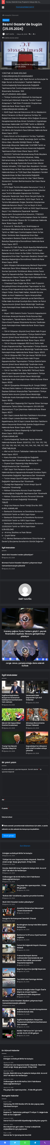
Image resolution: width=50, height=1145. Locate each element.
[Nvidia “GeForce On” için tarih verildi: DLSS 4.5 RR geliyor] (8, 1034)
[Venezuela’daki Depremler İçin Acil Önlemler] (37, 687)
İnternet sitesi (7, 817)
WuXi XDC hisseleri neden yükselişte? (17, 555)
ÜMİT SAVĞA (9, 34)
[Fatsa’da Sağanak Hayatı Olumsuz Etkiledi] (8, 948)
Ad (3, 800)
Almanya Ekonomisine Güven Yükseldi (35, 724)
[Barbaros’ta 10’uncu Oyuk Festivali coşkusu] (8, 938)
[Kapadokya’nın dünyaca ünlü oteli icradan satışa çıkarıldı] (37, 738)
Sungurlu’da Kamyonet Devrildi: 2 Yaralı (19, 918)
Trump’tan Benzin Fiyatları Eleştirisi (9, 747)
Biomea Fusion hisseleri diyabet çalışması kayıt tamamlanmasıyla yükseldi (22, 1002)
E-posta (5, 808)
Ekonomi (15, 15)
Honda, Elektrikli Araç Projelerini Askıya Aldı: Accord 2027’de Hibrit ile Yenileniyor (24, 869)
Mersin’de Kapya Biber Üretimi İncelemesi (11, 724)
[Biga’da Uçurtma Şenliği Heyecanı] (8, 972)
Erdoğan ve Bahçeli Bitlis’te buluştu (17, 853)
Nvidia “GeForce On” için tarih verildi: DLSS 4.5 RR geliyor (29, 1032)
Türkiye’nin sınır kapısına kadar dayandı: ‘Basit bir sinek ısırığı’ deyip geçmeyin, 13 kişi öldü (23, 860)
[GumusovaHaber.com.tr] (25, 7)
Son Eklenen (25, 846)
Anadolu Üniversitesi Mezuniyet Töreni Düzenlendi (30, 909)
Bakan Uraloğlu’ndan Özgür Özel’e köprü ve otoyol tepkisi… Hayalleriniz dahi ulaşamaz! (31, 992)
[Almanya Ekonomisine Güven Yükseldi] (37, 714)
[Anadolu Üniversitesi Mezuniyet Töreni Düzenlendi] (8, 911)
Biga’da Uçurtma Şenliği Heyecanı (31, 969)
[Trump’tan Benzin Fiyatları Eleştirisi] (13, 738)
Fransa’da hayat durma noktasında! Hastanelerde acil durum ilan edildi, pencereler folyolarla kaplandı (30, 959)
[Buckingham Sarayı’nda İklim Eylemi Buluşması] (8, 928)
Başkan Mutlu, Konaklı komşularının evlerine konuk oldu (32, 1010)
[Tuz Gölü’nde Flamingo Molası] (8, 982)
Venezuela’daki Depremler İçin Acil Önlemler (34, 697)
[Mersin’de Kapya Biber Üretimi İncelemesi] (13, 714)
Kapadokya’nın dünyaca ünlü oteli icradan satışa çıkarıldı (36, 748)
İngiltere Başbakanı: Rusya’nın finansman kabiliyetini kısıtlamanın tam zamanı (12, 698)
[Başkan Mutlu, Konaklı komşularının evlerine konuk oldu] (8, 1012)
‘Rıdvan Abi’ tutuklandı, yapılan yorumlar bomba (23, 896)
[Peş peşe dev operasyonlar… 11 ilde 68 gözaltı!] (8, 888)
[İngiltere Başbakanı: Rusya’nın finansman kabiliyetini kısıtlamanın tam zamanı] (13, 687)
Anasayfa (7, 15)
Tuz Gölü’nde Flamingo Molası (30, 979)
